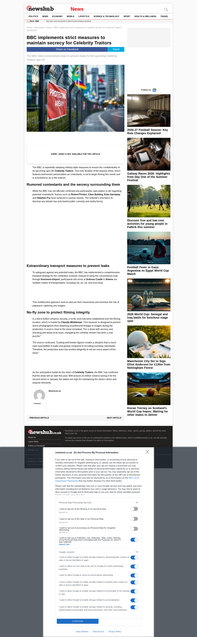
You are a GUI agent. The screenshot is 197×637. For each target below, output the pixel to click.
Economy (57, 16)
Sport (126, 16)
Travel (164, 16)
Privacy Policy (115, 631)
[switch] (134, 509)
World (70, 16)
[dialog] (98, 542)
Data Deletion (82, 631)
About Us (32, 437)
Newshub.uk (55, 391)
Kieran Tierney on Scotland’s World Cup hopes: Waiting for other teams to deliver (147, 411)
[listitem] (98, 502)
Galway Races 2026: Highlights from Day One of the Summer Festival (148, 177)
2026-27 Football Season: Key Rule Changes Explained (147, 131)
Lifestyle (83, 16)
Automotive (39, 27)
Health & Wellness (145, 16)
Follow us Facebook (36, 446)
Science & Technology (106, 16)
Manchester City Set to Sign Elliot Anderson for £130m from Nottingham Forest (148, 364)
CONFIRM (77, 621)
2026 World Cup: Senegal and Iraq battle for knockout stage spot (147, 317)
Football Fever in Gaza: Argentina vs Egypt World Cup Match (148, 270)
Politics (33, 16)
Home (29, 27)
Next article (114, 418)
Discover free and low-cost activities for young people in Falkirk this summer (147, 224)
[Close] (148, 453)
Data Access (98, 631)
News (77, 9)
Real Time (34, 21)
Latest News (33, 441)
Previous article (39, 418)
